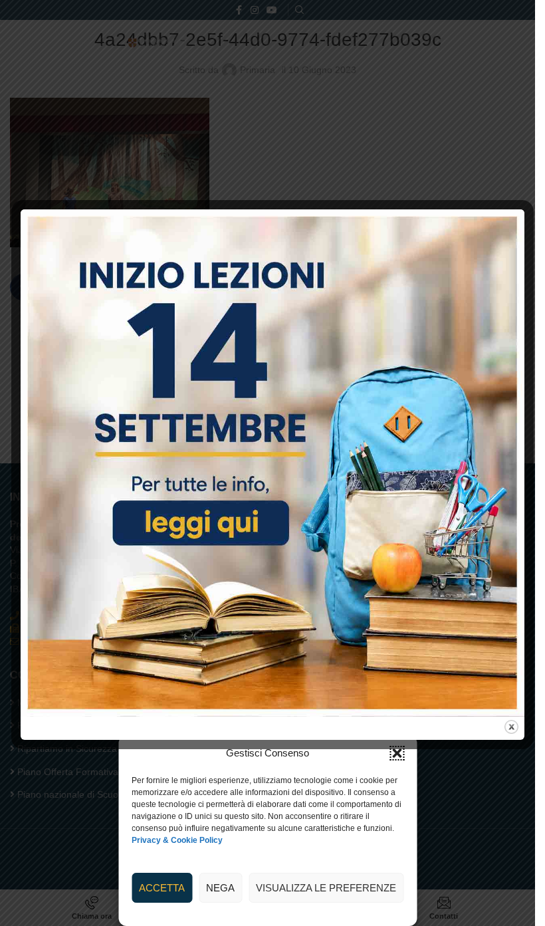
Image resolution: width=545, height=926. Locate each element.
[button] (396, 753)
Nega (220, 887)
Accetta (162, 887)
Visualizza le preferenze (326, 887)
